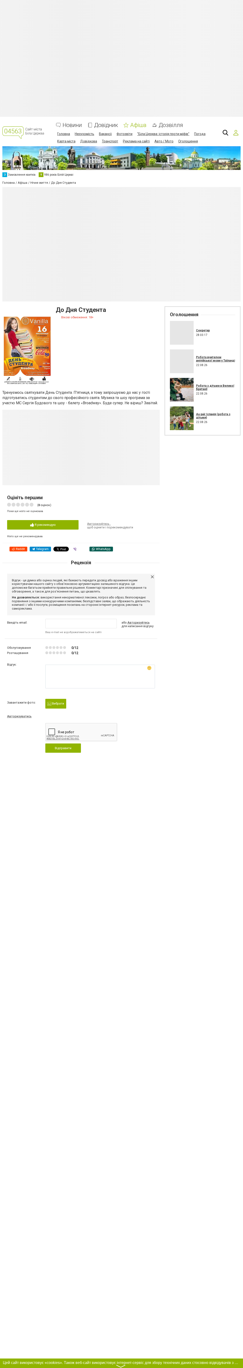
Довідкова (88, 141)
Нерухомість (84, 134)
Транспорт (110, 141)
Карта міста (66, 141)
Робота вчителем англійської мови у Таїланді (215, 359)
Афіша (138, 125)
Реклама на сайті (136, 141)
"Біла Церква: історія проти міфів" (163, 134)
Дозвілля (171, 125)
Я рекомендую (45, 525)
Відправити (63, 748)
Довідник (106, 125)
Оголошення (188, 141)
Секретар (203, 330)
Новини (72, 125)
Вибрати (57, 703)
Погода (200, 134)
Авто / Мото (163, 141)
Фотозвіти (124, 134)
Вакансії (105, 134)
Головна (63, 134)
